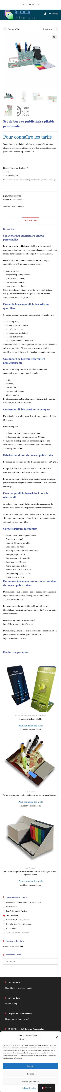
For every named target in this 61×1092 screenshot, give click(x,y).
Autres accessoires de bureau (25, 716)
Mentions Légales (13, 1003)
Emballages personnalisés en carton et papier (24, 902)
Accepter (30, 1066)
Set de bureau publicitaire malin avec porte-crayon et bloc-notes (30, 795)
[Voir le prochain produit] (56, 29)
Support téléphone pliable (30, 719)
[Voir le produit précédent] (5, 29)
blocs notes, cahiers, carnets (17, 920)
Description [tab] (30, 220)
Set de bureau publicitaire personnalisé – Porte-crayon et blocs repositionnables (30, 872)
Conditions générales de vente (18, 988)
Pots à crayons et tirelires (16, 911)
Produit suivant (48, 29)
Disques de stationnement (13, 946)
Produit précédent (14, 29)
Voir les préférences (30, 1081)
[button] (56, 1037)
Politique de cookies (29, 1088)
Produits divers (12, 907)
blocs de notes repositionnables (19, 924)
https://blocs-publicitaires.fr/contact (18, 624)
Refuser (30, 1074)
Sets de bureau (18, 199)
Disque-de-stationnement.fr (17, 1019)
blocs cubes (11, 928)
